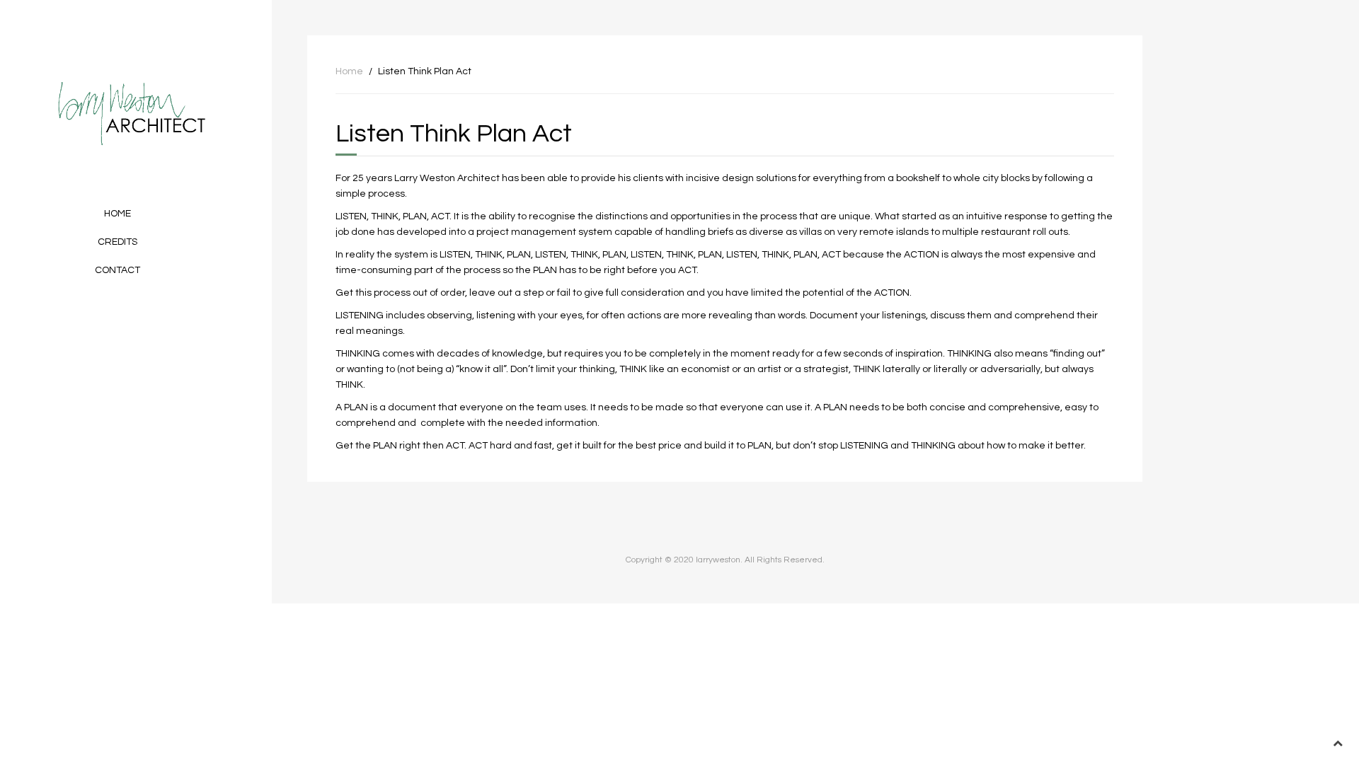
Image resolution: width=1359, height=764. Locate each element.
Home (117, 214)
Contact (117, 270)
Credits (117, 242)
